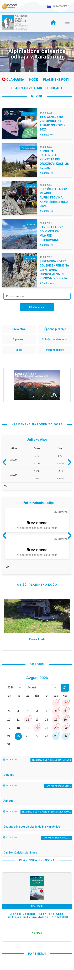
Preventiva (19, 329)
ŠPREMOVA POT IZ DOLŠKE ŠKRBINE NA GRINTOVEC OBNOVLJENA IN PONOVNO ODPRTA (54, 269)
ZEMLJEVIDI (37, 935)
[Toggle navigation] (67, 22)
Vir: (6, 487)
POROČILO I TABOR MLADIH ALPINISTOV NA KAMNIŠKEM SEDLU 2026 (54, 197)
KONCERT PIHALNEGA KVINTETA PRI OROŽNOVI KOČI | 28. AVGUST (55, 159)
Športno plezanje (55, 329)
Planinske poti (56, 80)
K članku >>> (47, 134)
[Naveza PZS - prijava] (11, 6)
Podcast (55, 88)
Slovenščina (59, 6)
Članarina (15, 80)
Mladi (18, 349)
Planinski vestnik (26, 88)
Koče (33, 80)
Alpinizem (19, 339)
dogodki (37, 693)
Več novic (38, 307)
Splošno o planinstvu (55, 339)
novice (37, 96)
